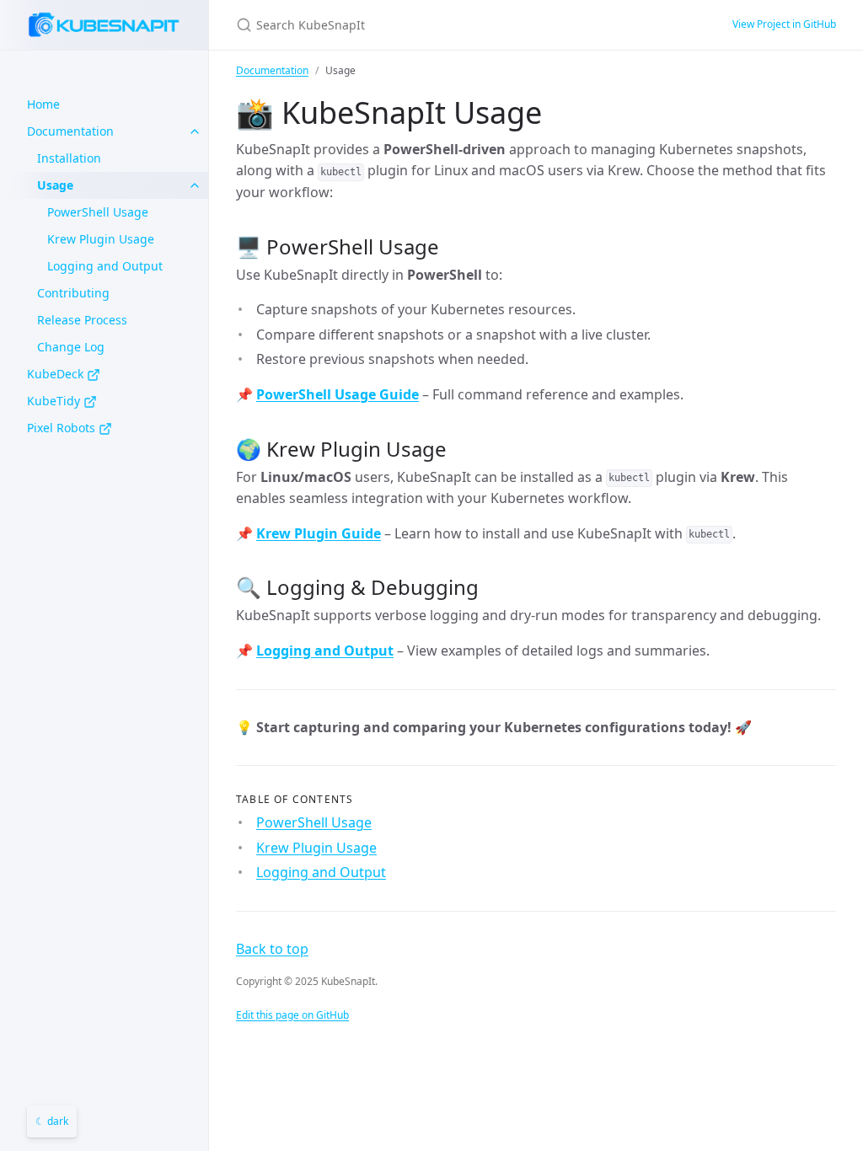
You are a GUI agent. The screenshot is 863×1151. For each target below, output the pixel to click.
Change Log (71, 347)
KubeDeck (57, 374)
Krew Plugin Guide (318, 533)
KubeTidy (55, 401)
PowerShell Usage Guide (337, 394)
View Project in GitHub (784, 24)
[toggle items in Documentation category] (194, 131)
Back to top (272, 949)
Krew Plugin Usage (100, 239)
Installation (69, 158)
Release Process (82, 320)
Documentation (70, 131)
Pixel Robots (63, 428)
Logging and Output (105, 266)
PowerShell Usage (97, 212)
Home (43, 104)
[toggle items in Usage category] (194, 185)
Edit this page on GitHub (292, 1015)
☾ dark (51, 1121)
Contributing (73, 293)
